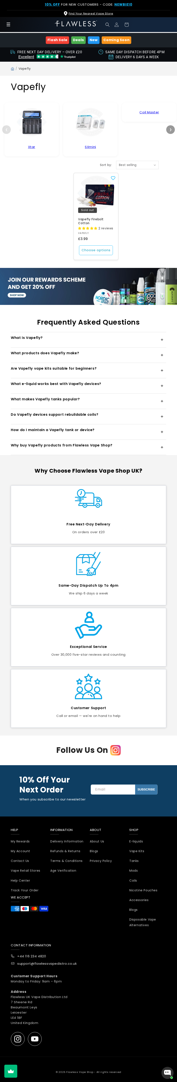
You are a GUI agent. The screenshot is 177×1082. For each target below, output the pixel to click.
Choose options (96, 250)
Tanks (134, 861)
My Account (20, 851)
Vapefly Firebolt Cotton (91, 221)
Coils (133, 880)
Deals (78, 39)
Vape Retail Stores (25, 870)
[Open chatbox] (167, 1073)
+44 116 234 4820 (31, 956)
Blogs (94, 851)
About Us (97, 841)
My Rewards (20, 841)
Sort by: (106, 165)
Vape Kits (136, 851)
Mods (133, 870)
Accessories (139, 900)
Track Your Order (25, 890)
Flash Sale (57, 39)
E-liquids (136, 841)
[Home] (12, 69)
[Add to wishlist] (113, 178)
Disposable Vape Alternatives (142, 922)
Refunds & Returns (65, 851)
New (94, 39)
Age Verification (63, 870)
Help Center (20, 880)
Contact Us (20, 861)
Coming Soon (116, 39)
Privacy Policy (101, 861)
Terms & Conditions (66, 861)
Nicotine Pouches (143, 890)
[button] (107, 24)
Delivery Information (67, 841)
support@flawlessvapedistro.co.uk (47, 963)
